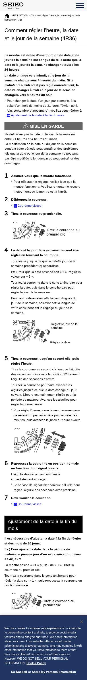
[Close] (82, 622)
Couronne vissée (29, 205)
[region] (43, 647)
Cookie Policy (36, 663)
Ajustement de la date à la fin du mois (37, 115)
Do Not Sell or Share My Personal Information (43, 672)
